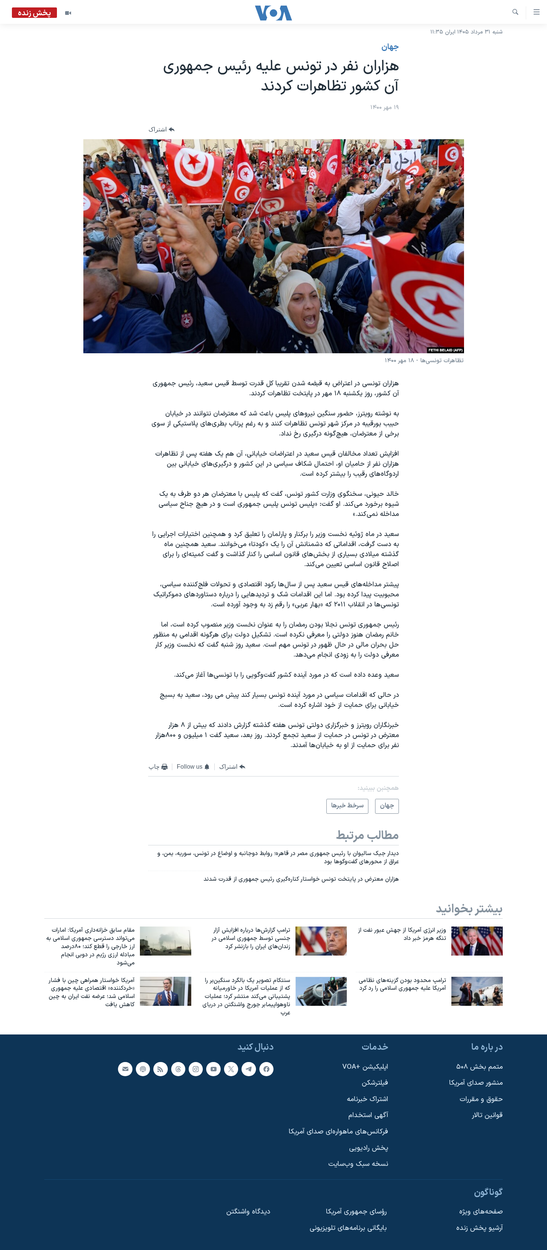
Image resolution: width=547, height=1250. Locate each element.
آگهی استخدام (368, 1115)
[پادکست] (143, 1069)
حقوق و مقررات (481, 1099)
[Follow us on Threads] (178, 1069)
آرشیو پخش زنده (479, 1228)
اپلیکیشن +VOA (365, 1067)
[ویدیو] (68, 13)
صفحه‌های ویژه (481, 1212)
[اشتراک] (125, 1069)
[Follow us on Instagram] (196, 1069)
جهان (390, 47)
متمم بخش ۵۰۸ (479, 1067)
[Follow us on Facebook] (266, 1069)
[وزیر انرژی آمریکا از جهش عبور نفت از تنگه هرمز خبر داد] (477, 941)
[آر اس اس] (160, 1069)
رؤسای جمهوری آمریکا (356, 1212)
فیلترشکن (375, 1083)
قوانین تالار (487, 1115)
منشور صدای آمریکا (476, 1083)
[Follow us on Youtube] (213, 1069)
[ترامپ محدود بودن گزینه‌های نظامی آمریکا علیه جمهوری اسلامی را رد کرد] (477, 991)
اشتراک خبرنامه (367, 1099)
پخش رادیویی (368, 1148)
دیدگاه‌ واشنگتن (248, 1212)
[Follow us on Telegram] (248, 1069)
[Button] (161, 130)
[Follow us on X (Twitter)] (231, 1069)
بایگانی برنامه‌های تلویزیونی (348, 1228)
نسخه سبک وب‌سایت (358, 1164)
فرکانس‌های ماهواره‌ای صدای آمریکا (338, 1132)
